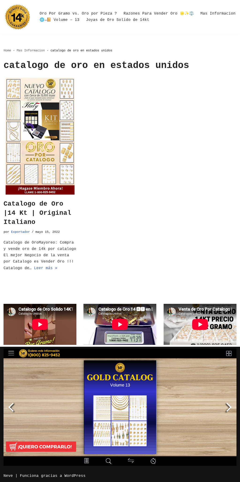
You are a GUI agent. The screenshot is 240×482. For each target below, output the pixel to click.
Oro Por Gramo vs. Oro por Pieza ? (78, 13)
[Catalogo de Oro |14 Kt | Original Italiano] (40, 136)
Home (7, 50)
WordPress (75, 476)
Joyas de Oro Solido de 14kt (117, 20)
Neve (8, 476)
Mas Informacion (218, 13)
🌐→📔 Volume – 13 (59, 20)
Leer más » (45, 268)
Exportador (20, 232)
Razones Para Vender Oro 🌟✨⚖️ (159, 13)
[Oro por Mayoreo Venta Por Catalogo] (18, 17)
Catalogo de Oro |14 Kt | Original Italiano (37, 213)
